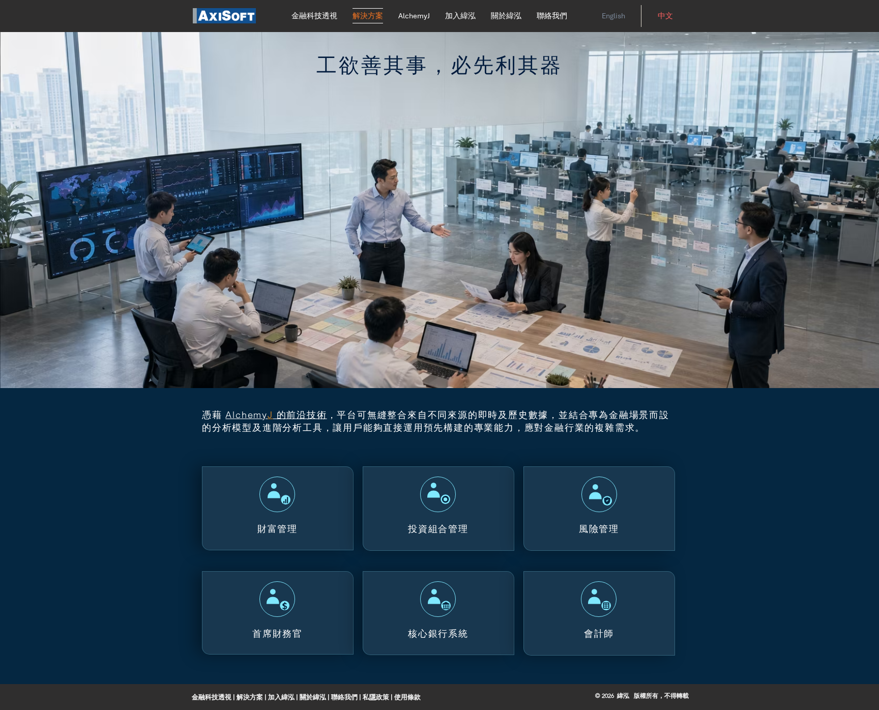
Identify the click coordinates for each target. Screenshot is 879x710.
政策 (383, 697)
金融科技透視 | (213, 697)
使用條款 (407, 697)
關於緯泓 (313, 697)
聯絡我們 (345, 697)
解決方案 (251, 697)
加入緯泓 (282, 697)
